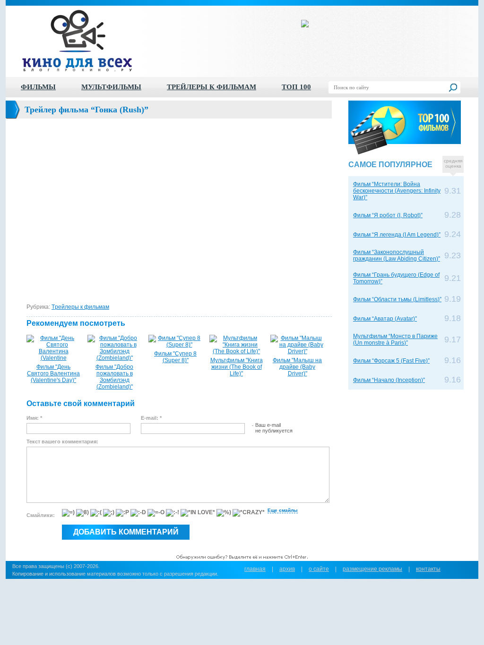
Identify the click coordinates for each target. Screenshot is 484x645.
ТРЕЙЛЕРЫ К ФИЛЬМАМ (211, 87)
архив (287, 569)
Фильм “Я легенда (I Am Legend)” (397, 234)
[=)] (68, 513)
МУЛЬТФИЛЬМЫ (111, 87)
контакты (428, 569)
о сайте (319, 569)
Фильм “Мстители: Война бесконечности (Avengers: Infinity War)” (397, 191)
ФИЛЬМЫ (38, 87)
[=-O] (155, 513)
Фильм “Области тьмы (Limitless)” (397, 299)
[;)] (108, 513)
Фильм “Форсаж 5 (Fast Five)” (391, 360)
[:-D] (138, 513)
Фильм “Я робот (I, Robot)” (388, 215)
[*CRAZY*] (249, 513)
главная (255, 569)
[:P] (122, 513)
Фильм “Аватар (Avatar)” (385, 318)
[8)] (82, 513)
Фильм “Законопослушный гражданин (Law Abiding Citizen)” (396, 255)
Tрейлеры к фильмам (80, 307)
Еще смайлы (283, 510)
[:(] (96, 513)
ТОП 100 (296, 87)
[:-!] (172, 513)
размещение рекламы (372, 569)
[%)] (223, 513)
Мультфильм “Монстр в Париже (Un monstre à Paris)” (395, 339)
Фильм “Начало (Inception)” (389, 380)
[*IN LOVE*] (198, 513)
